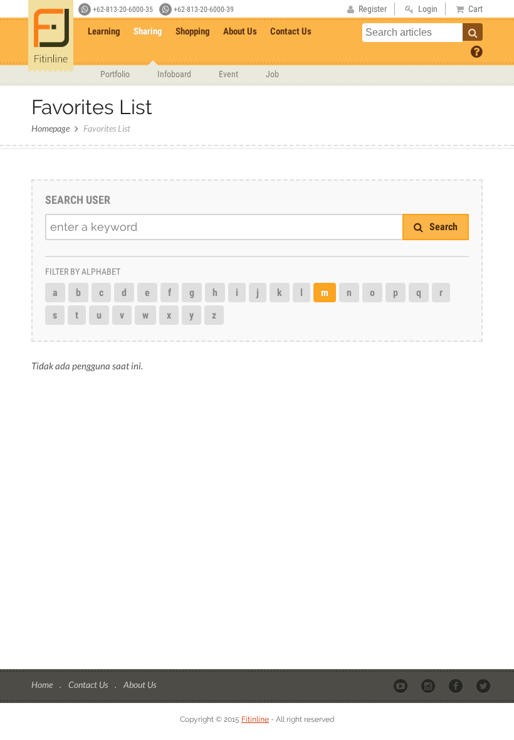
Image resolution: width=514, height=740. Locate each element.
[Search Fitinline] (473, 32)
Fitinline (255, 719)
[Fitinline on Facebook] (456, 685)
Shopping (193, 31)
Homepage (50, 128)
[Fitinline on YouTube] (401, 685)
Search (442, 227)
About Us (240, 31)
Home (43, 684)
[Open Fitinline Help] (477, 51)
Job (272, 74)
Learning (104, 31)
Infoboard (174, 74)
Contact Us (291, 31)
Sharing (148, 31)
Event (228, 74)
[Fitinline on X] (484, 685)
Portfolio (115, 74)
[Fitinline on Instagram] (429, 685)
